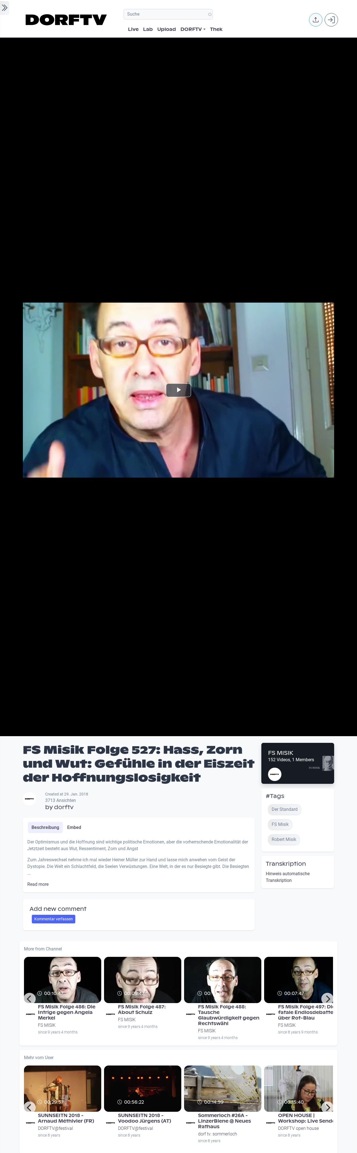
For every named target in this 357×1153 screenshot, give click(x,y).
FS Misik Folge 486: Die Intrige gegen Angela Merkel (66, 1012)
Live (133, 29)
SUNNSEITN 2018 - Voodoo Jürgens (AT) (144, 1118)
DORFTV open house (298, 1128)
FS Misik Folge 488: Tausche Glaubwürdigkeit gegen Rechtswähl (228, 1015)
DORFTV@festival (55, 1128)
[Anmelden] (331, 19)
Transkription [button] (286, 863)
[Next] (327, 999)
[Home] (67, 20)
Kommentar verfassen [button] (53, 919)
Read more (38, 884)
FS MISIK (280, 752)
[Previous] (29, 999)
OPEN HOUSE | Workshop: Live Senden (308, 1118)
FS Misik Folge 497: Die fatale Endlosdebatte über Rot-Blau (306, 1012)
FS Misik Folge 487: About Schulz (142, 1009)
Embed (74, 827)
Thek (216, 29)
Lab (148, 29)
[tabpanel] (138, 863)
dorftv (64, 807)
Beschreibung (45, 827)
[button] (315, 19)
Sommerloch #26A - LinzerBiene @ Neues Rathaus (224, 1121)
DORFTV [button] (191, 29)
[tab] (45, 827)
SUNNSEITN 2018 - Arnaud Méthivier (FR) (66, 1118)
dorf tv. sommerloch (217, 1134)
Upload (166, 29)
